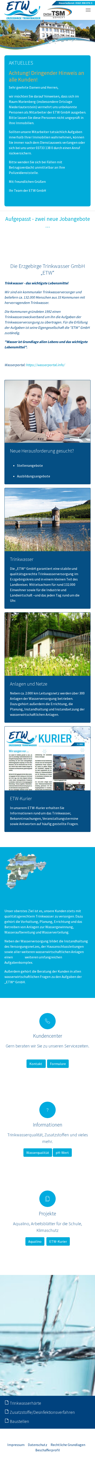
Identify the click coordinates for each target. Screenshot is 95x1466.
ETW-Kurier (58, 1241)
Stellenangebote (30, 465)
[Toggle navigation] (88, 10)
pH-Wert (62, 1152)
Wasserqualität (37, 1152)
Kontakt (36, 1063)
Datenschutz (37, 1444)
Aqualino (35, 1241)
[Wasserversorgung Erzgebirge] (38, 10)
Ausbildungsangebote (33, 476)
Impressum (16, 1444)
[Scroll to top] (85, 1456)
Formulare (58, 1063)
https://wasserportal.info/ (45, 365)
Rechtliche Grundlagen (68, 1444)
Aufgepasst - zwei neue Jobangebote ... (47, 222)
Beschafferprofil (47, 1450)
